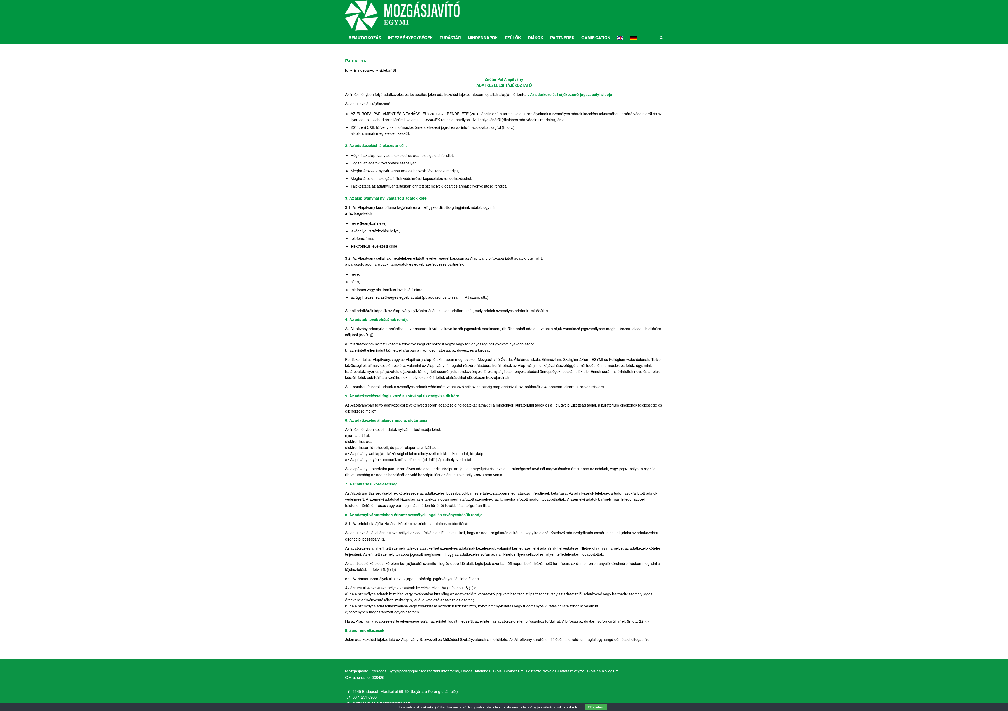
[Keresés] (659, 37)
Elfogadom (596, 707)
